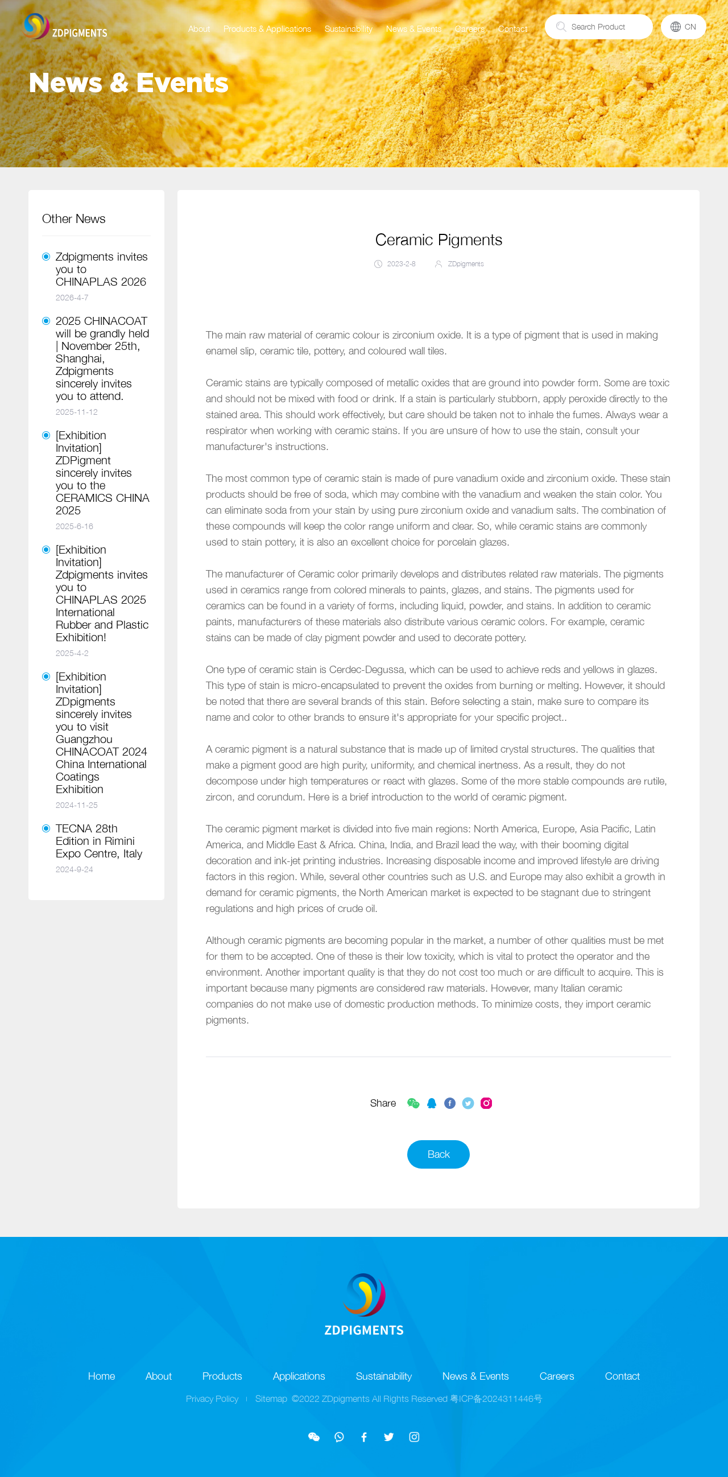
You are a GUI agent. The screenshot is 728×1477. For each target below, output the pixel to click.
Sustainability (349, 28)
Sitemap (271, 1398)
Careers (470, 28)
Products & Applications (267, 28)
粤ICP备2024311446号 (496, 1398)
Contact (512, 28)
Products (222, 1376)
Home (101, 1376)
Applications (299, 1376)
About (199, 28)
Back (439, 1154)
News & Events (413, 28)
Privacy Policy (212, 1398)
